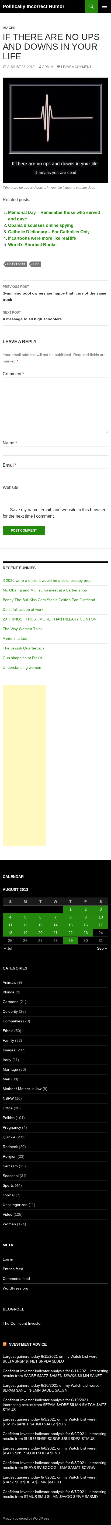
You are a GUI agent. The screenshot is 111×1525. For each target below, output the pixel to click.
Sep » (102, 948)
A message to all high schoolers (32, 316)
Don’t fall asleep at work (23, 609)
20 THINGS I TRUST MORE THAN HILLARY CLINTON (49, 619)
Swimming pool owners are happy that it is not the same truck (54, 293)
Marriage (10, 1069)
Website (10, 487)
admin (47, 67)
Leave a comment (76, 67)
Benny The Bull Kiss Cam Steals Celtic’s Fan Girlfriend (49, 600)
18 (10, 933)
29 (70, 940)
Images (9, 28)
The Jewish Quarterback (23, 648)
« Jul (8, 948)
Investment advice (27, 1344)
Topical (9, 1195)
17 (101, 925)
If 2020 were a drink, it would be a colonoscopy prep (47, 580)
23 (86, 933)
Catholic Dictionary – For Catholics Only (49, 232)
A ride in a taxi (15, 638)
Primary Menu (104, 6)
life (36, 264)
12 (25, 925)
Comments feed (16, 1278)
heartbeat (16, 264)
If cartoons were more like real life (42, 238)
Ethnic (8, 1031)
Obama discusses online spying (41, 225)
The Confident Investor (22, 1323)
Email (9, 465)
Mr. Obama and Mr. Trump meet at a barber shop (45, 590)
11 (10, 925)
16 (86, 925)
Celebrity (10, 1011)
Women (9, 1224)
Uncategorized (15, 1205)
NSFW (8, 1098)
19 (25, 933)
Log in (8, 1259)
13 (40, 925)
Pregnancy (12, 1127)
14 (55, 925)
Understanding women (22, 667)
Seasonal (11, 1176)
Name (10, 443)
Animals (9, 982)
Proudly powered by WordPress (26, 1518)
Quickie (9, 1137)
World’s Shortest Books (32, 244)
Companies (12, 1021)
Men (6, 1079)
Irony (7, 1060)
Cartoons (10, 1002)
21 (55, 933)
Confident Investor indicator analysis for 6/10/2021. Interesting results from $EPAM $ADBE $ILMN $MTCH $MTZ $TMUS (55, 1405)
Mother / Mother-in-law (22, 1089)
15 (70, 925)
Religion (9, 1156)
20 (40, 933)
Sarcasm (10, 1166)
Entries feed (13, 1269)
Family (8, 1040)
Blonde (9, 992)
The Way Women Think (23, 629)
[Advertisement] (24, 765)
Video (7, 1214)
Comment (13, 374)
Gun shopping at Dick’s (22, 658)
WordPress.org (15, 1288)
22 (70, 933)
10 (101, 917)
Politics (9, 1118)
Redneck (10, 1147)
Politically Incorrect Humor (33, 6)
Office (8, 1108)
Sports (8, 1185)
